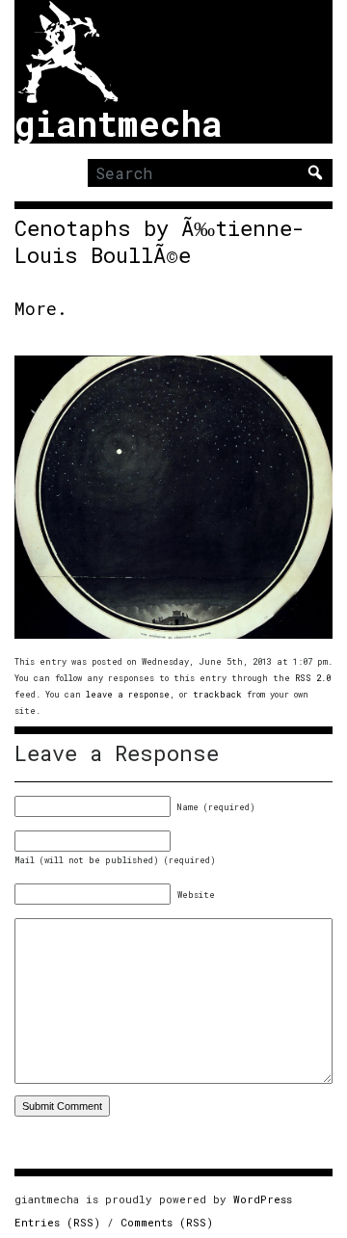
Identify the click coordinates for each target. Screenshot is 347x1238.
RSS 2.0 (313, 677)
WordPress (262, 1199)
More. (40, 308)
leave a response (128, 694)
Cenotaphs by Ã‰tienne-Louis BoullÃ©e (159, 242)
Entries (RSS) (57, 1222)
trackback (217, 694)
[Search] (315, 172)
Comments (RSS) (166, 1222)
